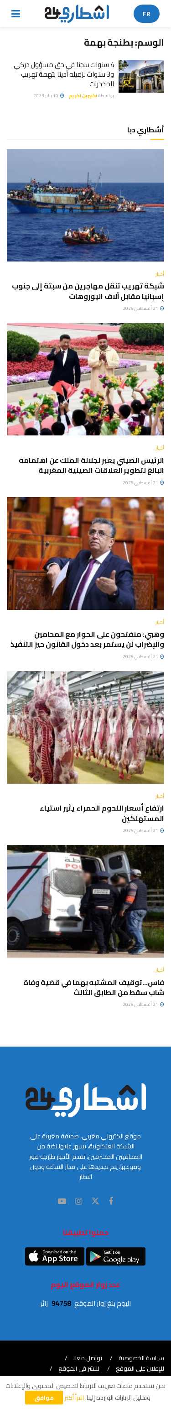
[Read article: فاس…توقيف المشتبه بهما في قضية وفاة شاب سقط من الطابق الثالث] (85, 901)
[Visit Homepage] (77, 14)
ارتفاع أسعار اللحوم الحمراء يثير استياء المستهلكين (102, 813)
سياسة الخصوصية (141, 1357)
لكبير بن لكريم (83, 95)
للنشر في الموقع (78, 1368)
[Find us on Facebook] (111, 1201)
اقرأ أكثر (74, 1398)
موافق (44, 1397)
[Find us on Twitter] (95, 1201)
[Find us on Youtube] (62, 1201)
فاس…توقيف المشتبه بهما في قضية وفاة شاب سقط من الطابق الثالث (93, 987)
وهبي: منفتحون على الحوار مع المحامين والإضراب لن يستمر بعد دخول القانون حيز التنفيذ (87, 639)
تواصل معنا (87, 1357)
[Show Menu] (15, 13)
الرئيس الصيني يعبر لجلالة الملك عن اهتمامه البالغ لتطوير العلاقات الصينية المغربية (91, 465)
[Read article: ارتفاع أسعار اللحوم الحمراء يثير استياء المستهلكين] (85, 727)
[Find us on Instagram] (78, 1201)
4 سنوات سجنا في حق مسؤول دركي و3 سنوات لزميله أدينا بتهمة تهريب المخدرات (64, 74)
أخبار (159, 274)
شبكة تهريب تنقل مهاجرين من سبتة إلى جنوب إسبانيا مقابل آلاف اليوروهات (88, 291)
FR (146, 13)
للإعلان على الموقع (140, 1368)
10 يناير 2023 (46, 95)
